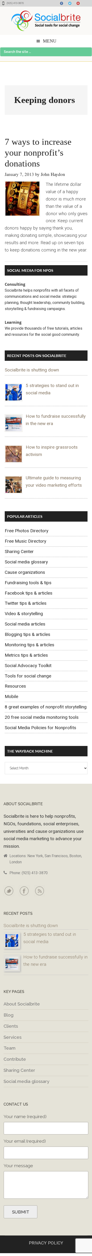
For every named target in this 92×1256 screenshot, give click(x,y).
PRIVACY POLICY (46, 1243)
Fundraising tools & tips (28, 582)
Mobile (11, 696)
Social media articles (25, 624)
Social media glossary (26, 562)
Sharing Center (19, 551)
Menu (49, 40)
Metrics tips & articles (26, 655)
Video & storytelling (24, 613)
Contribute (15, 1059)
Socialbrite (46, 20)
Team (10, 1048)
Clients (11, 1026)
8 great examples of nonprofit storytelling (46, 707)
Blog (8, 1015)
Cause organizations (25, 572)
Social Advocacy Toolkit (28, 665)
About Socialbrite (22, 1003)
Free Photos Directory (26, 530)
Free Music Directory (25, 541)
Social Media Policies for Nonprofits (40, 727)
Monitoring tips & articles (29, 644)
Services (12, 1037)
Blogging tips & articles (27, 634)
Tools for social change (28, 676)
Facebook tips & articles (28, 593)
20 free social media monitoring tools (42, 717)
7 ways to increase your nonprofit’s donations (38, 152)
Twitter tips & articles (25, 603)
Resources (15, 686)
